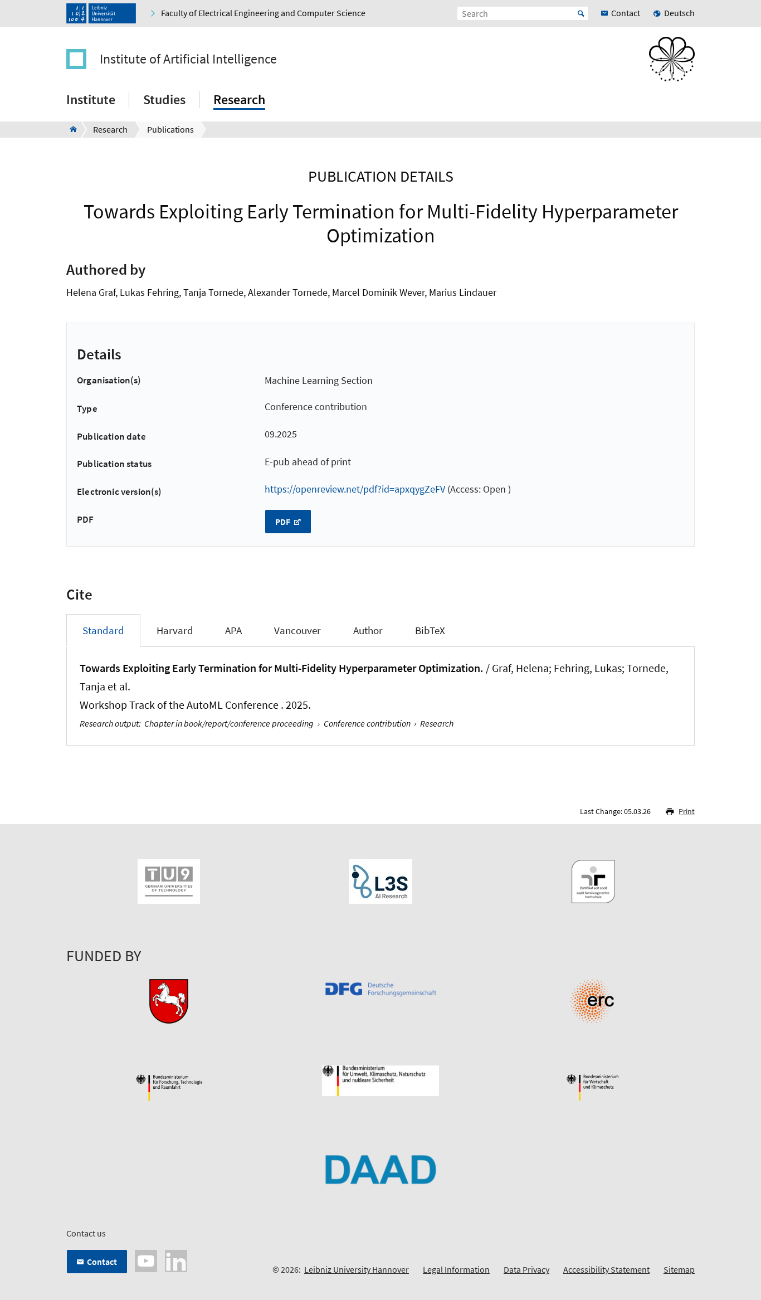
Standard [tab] (103, 630)
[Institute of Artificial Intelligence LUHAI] (70, 129)
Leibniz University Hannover (356, 1269)
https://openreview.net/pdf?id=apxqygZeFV (355, 489)
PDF (283, 521)
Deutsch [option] (679, 12)
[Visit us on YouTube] (146, 1259)
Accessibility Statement (606, 1269)
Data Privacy (526, 1269)
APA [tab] (233, 630)
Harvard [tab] (175, 630)
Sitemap (679, 1269)
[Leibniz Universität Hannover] (101, 13)
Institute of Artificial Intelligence (188, 59)
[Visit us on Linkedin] (176, 1259)
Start (581, 13)
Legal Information (456, 1269)
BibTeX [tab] (430, 630)
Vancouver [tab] (297, 630)
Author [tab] (368, 630)
